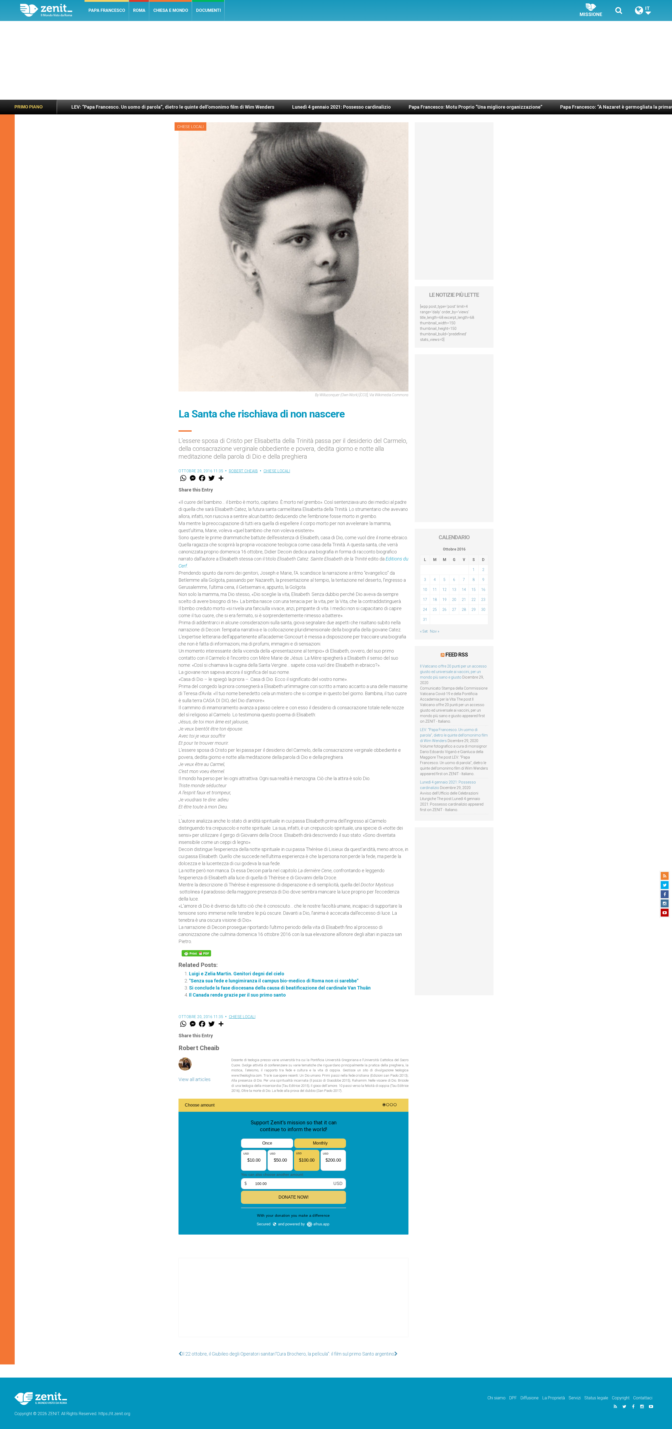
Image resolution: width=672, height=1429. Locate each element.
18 (435, 599)
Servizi (575, 1397)
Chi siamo (496, 1397)
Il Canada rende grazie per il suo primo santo (237, 995)
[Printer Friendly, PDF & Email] (196, 953)
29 (473, 609)
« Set (424, 631)
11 (435, 590)
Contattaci (642, 1397)
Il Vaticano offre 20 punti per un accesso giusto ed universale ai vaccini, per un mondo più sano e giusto (453, 671)
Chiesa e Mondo (170, 10)
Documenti (208, 10)
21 (464, 599)
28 (464, 609)
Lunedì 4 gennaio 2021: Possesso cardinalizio (183, 107)
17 (425, 599)
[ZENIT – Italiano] (52, 10)
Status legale (596, 1397)
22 (473, 599)
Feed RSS (456, 655)
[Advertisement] (336, 60)
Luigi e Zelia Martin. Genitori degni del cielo (236, 973)
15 (473, 590)
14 (464, 590)
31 (425, 619)
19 (444, 599)
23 (483, 599)
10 (425, 590)
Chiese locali (190, 126)
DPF (513, 1397)
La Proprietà (553, 1397)
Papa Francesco (106, 10)
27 (454, 609)
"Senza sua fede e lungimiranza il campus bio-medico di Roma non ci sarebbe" (273, 980)
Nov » (434, 631)
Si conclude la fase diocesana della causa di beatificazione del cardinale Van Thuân (280, 988)
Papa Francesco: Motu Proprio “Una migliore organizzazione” (317, 107)
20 (454, 599)
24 (425, 609)
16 (483, 590)
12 (444, 590)
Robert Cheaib (243, 471)
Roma (139, 10)
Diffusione (530, 1397)
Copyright (620, 1397)
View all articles (194, 1079)
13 (454, 590)
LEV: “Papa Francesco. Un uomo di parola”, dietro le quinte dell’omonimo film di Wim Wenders (454, 735)
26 (444, 609)
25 (435, 609)
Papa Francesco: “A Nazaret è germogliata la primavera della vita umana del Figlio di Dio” (498, 107)
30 (483, 609)
